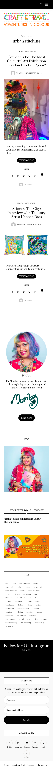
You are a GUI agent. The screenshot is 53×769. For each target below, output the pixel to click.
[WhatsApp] (29, 176)
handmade (10, 605)
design (17, 594)
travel (21, 619)
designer (27, 594)
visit (36, 619)
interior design (23, 608)
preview (30, 612)
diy (36, 594)
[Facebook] (12, 176)
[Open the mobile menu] (46, 5)
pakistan (20, 612)
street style (21, 615)
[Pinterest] (23, 176)
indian (38, 605)
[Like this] (40, 176)
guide (38, 601)
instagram (10, 608)
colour (28, 587)
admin (21, 73)
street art (9, 615)
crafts (8, 594)
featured (19, 601)
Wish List (9, 626)
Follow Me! (26, 650)
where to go (40, 622)
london (36, 608)
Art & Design (30, 52)
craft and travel (34, 591)
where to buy (26, 622)
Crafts (20, 203)
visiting (44, 619)
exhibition (34, 598)
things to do (10, 619)
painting (9, 612)
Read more (26, 417)
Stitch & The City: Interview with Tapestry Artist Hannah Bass (26, 213)
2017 (7, 583)
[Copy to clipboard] (34, 176)
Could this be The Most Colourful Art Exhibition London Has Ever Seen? (26, 61)
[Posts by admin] (13, 73)
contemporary (11, 591)
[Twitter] (18, 176)
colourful (38, 587)
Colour (20, 52)
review (39, 612)
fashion (9, 601)
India (30, 605)
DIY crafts (9, 598)
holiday (21, 605)
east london (22, 598)
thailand (33, 615)
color (19, 587)
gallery (29, 601)
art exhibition (25, 583)
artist (36, 583)
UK (29, 619)
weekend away (11, 622)
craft (22, 591)
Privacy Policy (44, 765)
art (15, 583)
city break (9, 587)
